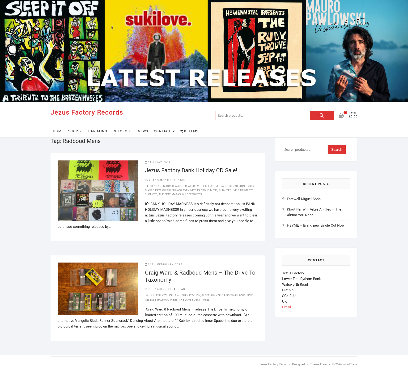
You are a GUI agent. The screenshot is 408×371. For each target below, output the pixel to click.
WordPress (350, 364)
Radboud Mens (207, 190)
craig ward (174, 186)
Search (322, 115)
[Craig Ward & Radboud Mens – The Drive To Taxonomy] (98, 289)
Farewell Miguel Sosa (304, 199)
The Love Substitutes (194, 299)
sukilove (151, 194)
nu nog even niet (184, 190)
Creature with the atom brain (205, 186)
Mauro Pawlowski (158, 190)
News (143, 131)
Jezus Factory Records (87, 112)
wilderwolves (192, 194)
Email (286, 307)
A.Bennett (163, 179)
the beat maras (170, 194)
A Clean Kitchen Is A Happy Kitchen (175, 295)
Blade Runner (211, 295)
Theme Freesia (320, 364)
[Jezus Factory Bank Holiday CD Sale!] (98, 190)
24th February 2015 (165, 264)
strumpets (246, 190)
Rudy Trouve (228, 190)
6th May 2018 (159, 162)
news (181, 179)
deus (242, 295)
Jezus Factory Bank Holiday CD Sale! (191, 170)
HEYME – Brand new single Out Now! (316, 225)
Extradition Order (241, 186)
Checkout (122, 131)
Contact (162, 131)
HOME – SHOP (65, 131)
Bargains (97, 131)
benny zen (157, 186)
